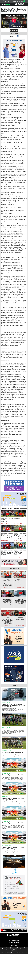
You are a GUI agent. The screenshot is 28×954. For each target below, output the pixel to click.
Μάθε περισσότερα (14, 952)
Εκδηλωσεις (20, 598)
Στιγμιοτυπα (4, 518)
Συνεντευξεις (14, 30)
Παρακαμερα (20, 617)
